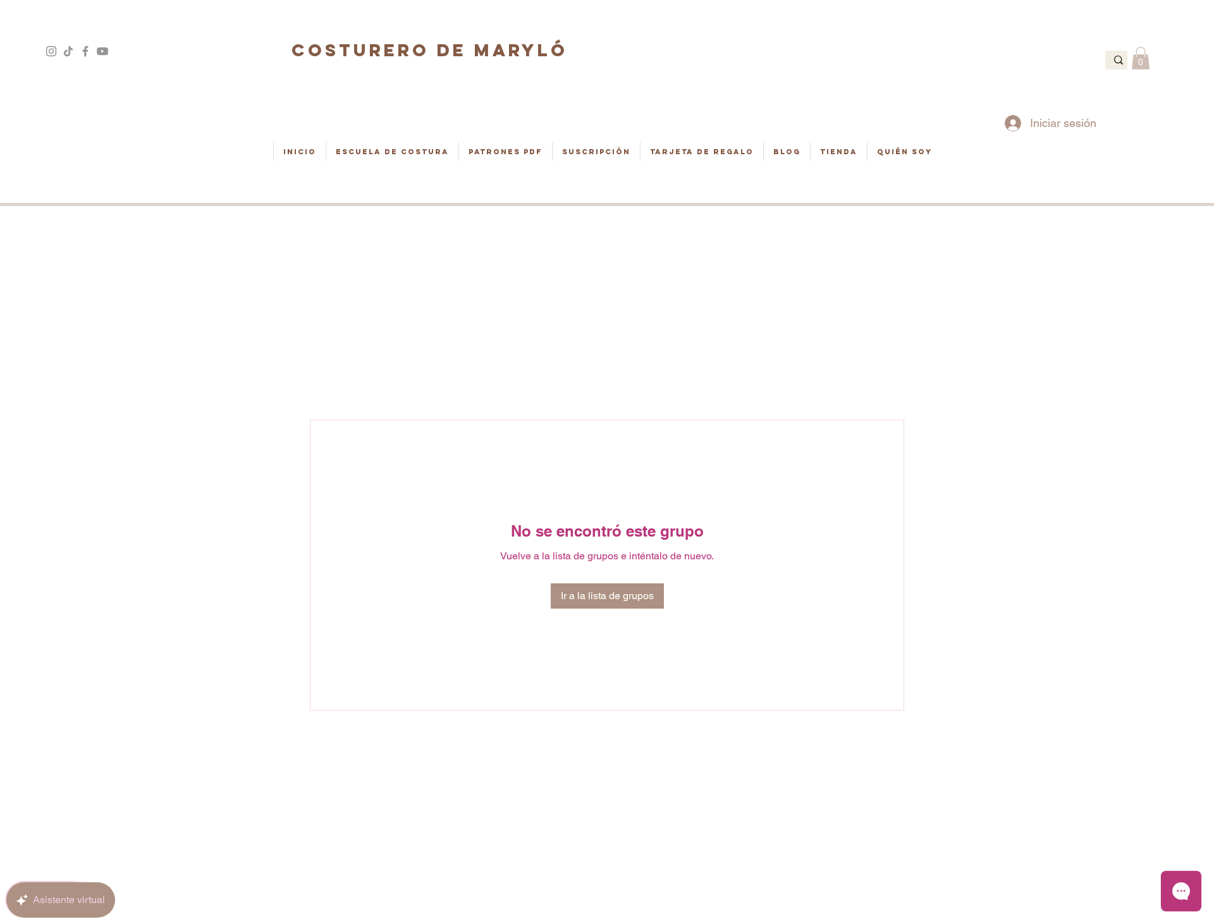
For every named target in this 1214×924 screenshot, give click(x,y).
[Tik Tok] (68, 51)
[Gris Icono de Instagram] (51, 51)
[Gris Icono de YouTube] (102, 51)
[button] (1140, 58)
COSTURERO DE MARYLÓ (429, 50)
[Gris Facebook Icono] (85, 51)
